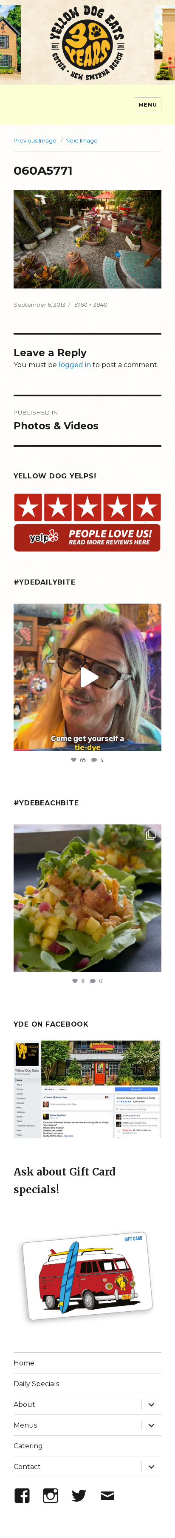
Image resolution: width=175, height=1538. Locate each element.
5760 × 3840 (90, 304)
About (24, 1405)
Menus (25, 1425)
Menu (147, 104)
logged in (75, 365)
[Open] (88, 677)
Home (24, 1363)
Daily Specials (36, 1384)
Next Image (81, 140)
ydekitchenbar (86, 833)
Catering (28, 1446)
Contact (27, 1467)
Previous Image (35, 140)
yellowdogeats (86, 612)
